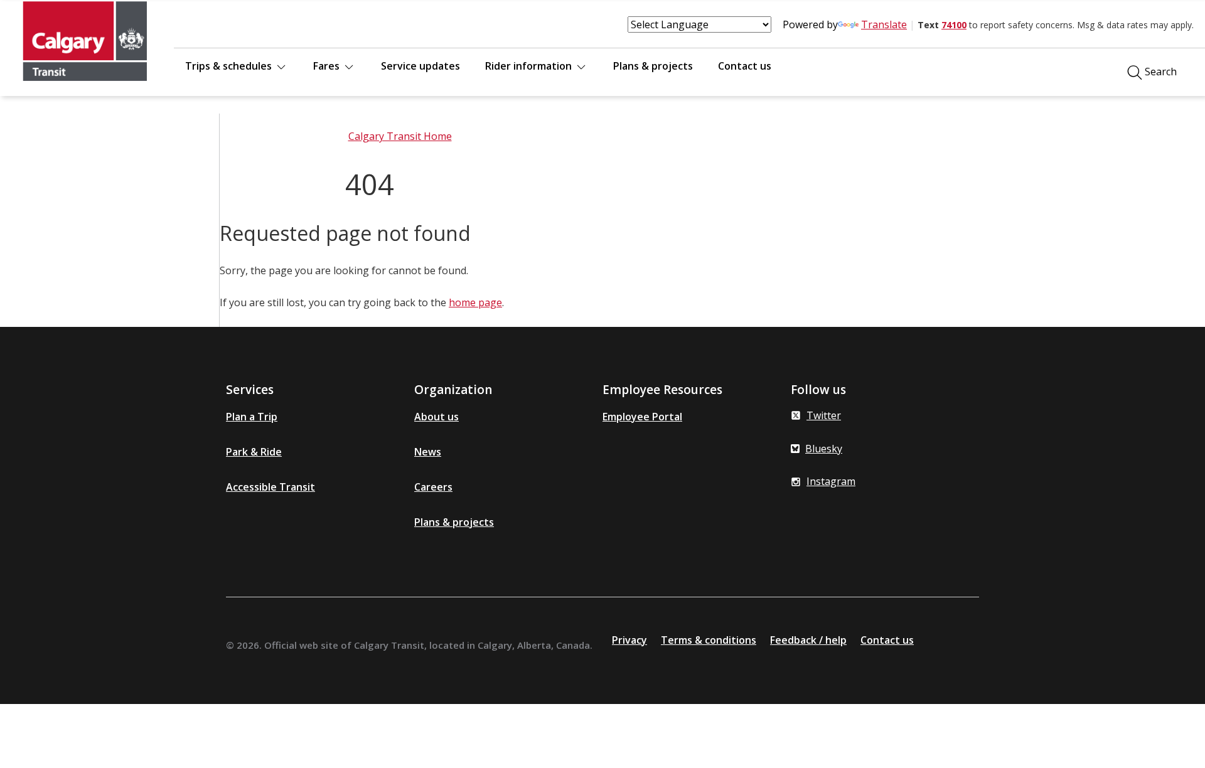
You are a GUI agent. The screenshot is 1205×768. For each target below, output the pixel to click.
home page (475, 302)
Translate (884, 24)
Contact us (744, 66)
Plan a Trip (251, 417)
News (427, 452)
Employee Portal (642, 417)
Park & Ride (254, 452)
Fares (327, 66)
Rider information (529, 66)
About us (436, 417)
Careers (433, 487)
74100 (954, 25)
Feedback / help (808, 640)
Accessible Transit (270, 487)
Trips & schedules (229, 66)
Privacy (629, 640)
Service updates (420, 66)
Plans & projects (653, 66)
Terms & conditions (708, 640)
